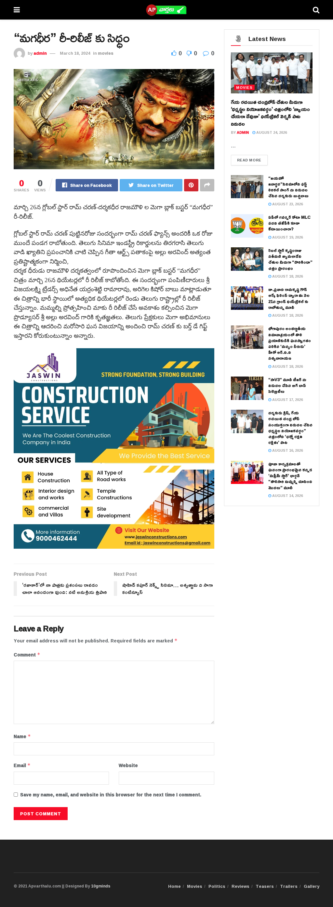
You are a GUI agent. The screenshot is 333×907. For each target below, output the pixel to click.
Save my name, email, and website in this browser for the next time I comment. (110, 794)
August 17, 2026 (287, 399)
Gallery (311, 886)
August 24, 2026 (271, 132)
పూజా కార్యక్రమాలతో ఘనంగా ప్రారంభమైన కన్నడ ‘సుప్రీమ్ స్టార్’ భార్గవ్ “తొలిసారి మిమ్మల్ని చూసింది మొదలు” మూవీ (290, 475)
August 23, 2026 (287, 203)
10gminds (100, 886)
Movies (194, 886)
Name (22, 736)
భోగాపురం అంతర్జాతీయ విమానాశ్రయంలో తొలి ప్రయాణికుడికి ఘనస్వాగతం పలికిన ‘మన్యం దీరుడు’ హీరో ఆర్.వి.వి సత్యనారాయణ (289, 343)
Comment (27, 654)
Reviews (240, 886)
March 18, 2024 (75, 53)
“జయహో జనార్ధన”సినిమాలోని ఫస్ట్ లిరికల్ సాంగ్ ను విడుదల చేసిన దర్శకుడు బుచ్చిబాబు (288, 187)
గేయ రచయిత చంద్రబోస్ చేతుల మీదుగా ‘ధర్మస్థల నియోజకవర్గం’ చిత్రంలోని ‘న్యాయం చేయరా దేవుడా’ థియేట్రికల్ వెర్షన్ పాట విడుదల (270, 113)
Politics (216, 886)
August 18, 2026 (287, 276)
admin (40, 53)
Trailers (289, 886)
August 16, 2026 (287, 450)
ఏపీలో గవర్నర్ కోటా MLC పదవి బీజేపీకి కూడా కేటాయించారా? (289, 223)
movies (105, 53)
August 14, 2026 (287, 495)
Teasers (265, 886)
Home (174, 886)
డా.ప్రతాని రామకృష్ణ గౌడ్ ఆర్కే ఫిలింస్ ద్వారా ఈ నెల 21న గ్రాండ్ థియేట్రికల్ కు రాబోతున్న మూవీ (289, 298)
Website (128, 765)
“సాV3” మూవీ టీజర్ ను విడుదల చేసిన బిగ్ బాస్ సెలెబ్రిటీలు (287, 385)
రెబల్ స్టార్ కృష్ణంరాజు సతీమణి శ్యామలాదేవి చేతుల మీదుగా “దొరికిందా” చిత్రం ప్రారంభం (290, 259)
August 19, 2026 (287, 237)
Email (22, 765)
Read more (249, 160)
